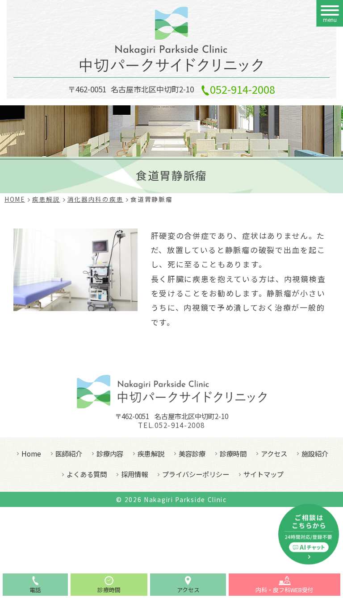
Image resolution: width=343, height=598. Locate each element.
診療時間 (233, 453)
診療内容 (109, 453)
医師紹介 (68, 453)
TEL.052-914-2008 (171, 425)
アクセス (274, 453)
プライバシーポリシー (195, 474)
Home (31, 453)
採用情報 (134, 474)
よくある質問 (87, 474)
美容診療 (192, 453)
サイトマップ (263, 474)
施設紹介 (314, 453)
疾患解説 (151, 453)
